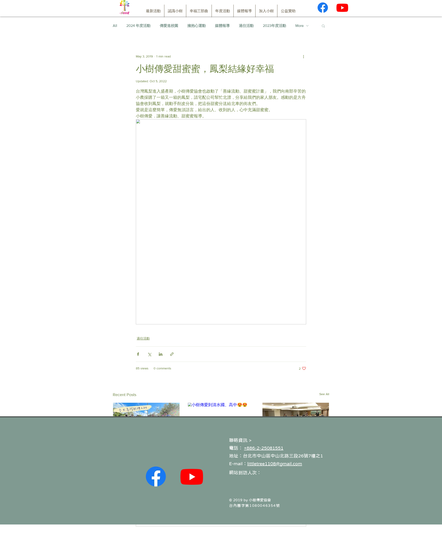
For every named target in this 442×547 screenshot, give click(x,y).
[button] (323, 26)
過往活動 (246, 26)
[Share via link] (172, 354)
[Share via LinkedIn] (160, 354)
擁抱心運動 (196, 26)
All (115, 26)
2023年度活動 (274, 26)
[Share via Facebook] (138, 354)
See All (324, 394)
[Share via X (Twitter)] (149, 354)
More (299, 26)
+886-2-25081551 (263, 448)
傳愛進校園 (169, 26)
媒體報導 (222, 26)
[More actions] (303, 56)
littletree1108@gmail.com (274, 463)
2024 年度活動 (138, 26)
